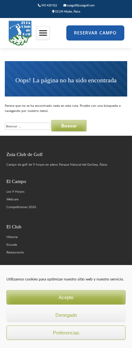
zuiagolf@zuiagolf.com (80, 5)
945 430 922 (49, 5)
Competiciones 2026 (21, 207)
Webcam (12, 199)
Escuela (11, 244)
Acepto (66, 297)
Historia (12, 237)
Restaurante (15, 252)
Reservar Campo (95, 33)
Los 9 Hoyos (15, 191)
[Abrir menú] (43, 33)
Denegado (66, 315)
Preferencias (66, 332)
